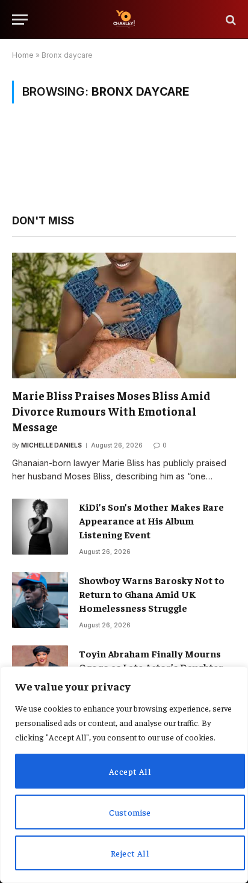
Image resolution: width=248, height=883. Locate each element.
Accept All (130, 771)
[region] (124, 774)
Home (23, 55)
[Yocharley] (124, 19)
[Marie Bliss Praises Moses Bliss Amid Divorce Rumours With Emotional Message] (124, 315)
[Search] (229, 19)
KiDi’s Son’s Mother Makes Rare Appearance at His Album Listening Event (151, 520)
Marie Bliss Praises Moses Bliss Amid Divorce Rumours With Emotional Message (111, 411)
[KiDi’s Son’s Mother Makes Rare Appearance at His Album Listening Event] (40, 527)
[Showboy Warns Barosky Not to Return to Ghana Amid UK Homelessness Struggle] (40, 600)
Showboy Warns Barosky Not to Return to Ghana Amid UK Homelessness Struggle (152, 594)
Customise (130, 812)
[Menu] (20, 19)
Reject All (130, 853)
